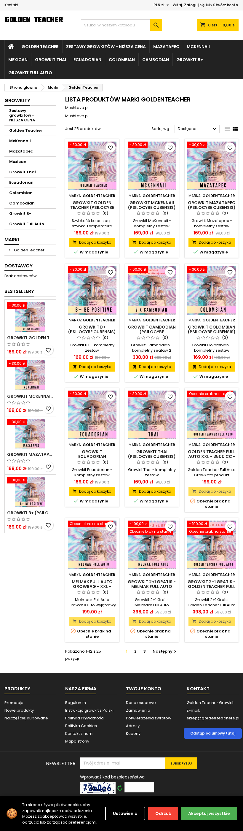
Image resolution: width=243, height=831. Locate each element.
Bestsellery (19, 291)
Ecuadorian (87, 60)
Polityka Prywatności (84, 718)
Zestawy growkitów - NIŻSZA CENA (106, 47)
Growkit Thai (50, 60)
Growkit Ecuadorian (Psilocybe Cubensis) (92, 456)
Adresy (133, 726)
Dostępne (198, 129)
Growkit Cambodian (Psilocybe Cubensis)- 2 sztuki (152, 332)
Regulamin (75, 702)
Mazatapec (166, 47)
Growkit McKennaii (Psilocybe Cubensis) (30, 396)
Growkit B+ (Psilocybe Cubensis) (30, 512)
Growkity (17, 100)
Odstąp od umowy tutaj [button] (212, 733)
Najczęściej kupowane (26, 718)
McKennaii (198, 47)
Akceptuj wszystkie (209, 813)
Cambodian (155, 60)
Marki (11, 239)
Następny (165, 651)
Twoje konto (143, 688)
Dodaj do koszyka (92, 242)
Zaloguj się (194, 4)
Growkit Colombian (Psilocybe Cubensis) (212, 329)
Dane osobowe (141, 702)
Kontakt (11, 4)
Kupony (133, 733)
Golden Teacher (40, 47)
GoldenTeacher (28, 250)
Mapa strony (77, 741)
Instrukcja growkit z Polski (89, 710)
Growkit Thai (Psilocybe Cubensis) (152, 454)
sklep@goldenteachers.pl (213, 718)
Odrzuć (163, 813)
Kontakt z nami (79, 733)
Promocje (13, 702)
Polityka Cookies (81, 726)
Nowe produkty (19, 710)
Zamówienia (138, 710)
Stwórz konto (225, 4)
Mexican (18, 60)
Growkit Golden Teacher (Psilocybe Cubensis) (30, 337)
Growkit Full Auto (30, 73)
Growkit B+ (189, 60)
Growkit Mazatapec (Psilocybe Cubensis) (30, 454)
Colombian (122, 60)
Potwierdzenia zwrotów (148, 718)
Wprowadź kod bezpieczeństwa (112, 777)
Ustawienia (125, 813)
